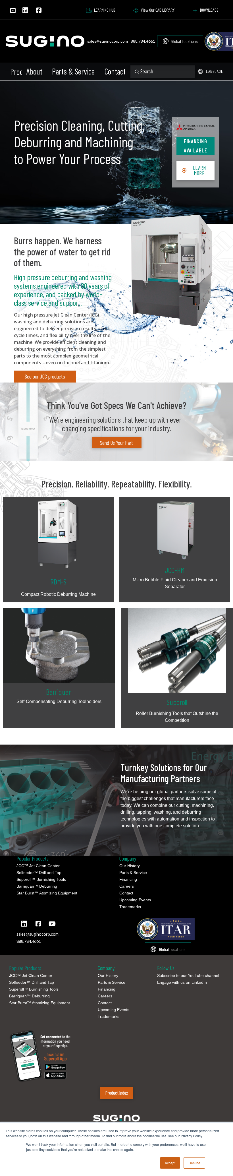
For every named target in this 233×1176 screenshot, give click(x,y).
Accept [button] (170, 1162)
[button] (15, 71)
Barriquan (59, 691)
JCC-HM (175, 569)
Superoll (177, 701)
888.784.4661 (143, 41)
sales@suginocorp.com (107, 41)
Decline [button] (194, 1162)
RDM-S (58, 581)
